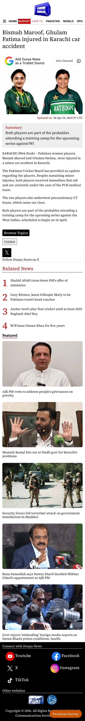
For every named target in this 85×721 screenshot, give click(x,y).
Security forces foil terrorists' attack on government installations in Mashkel (41, 515)
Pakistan (53, 21)
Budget (24, 21)
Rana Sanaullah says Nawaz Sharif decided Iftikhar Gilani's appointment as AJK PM (40, 576)
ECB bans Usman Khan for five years (37, 325)
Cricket (9, 241)
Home (13, 21)
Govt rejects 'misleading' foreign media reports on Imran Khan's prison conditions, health (39, 637)
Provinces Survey (66, 714)
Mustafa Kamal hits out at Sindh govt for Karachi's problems (39, 454)
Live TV (37, 21)
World (68, 21)
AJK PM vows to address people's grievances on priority (37, 393)
